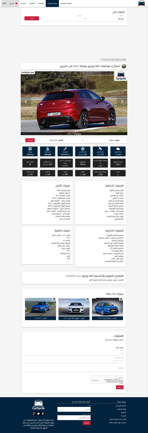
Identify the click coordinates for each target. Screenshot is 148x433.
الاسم (122, 350)
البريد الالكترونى (119, 358)
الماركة (122, 16)
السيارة (79, 16)
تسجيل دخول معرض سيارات (117, 423)
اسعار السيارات (52, 3)
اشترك (87, 423)
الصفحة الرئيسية (66, 3)
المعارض (32, 3)
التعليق (121, 368)
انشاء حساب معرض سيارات (117, 419)
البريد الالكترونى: (86, 414)
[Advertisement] (74, 42)
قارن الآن (30, 140)
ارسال (120, 387)
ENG (4, 3)
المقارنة (41, 3)
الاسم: (89, 406)
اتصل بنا (23, 3)
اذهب (31, 18)
